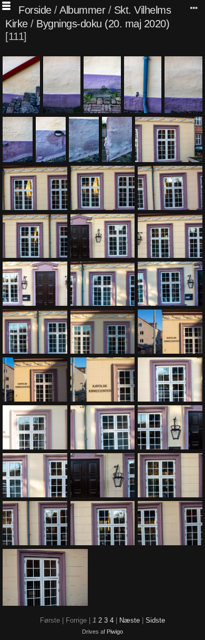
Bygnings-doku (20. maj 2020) (102, 23)
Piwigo (115, 631)
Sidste (155, 620)
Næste (129, 620)
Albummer (82, 10)
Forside (35, 10)
